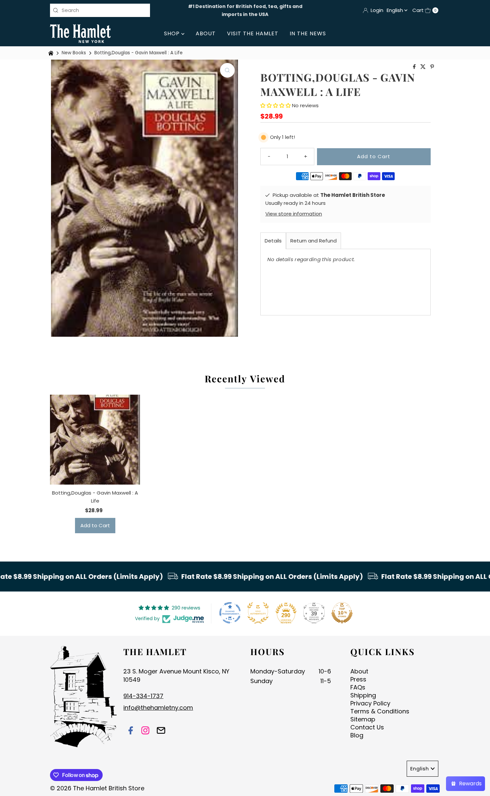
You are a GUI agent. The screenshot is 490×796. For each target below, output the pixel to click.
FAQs (357, 687)
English (395, 10)
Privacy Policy (370, 703)
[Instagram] (145, 731)
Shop (172, 33)
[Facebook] (131, 731)
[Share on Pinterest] (432, 67)
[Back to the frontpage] (51, 53)
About (206, 33)
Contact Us (367, 727)
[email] (161, 731)
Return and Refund (313, 240)
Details (273, 240)
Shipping (363, 695)
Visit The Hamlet (252, 33)
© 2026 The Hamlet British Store (97, 788)
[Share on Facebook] (415, 67)
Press (358, 679)
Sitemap (362, 719)
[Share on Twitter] (423, 67)
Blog (356, 735)
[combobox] (100, 10)
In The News (308, 33)
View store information (293, 213)
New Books (74, 53)
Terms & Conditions (379, 711)
